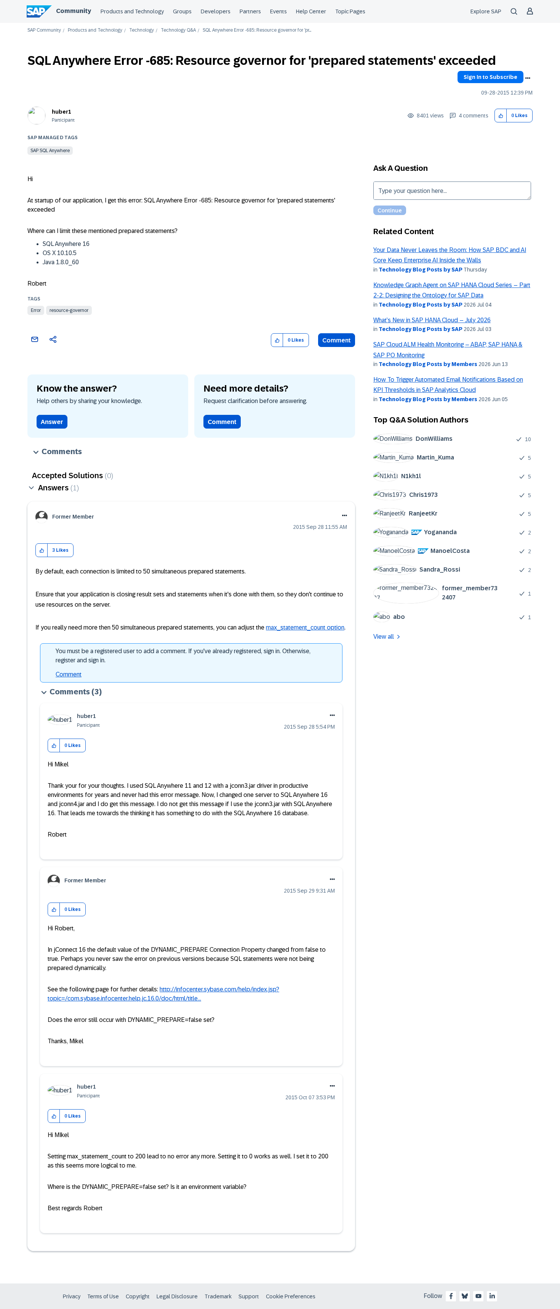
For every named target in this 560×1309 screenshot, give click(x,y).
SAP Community (44, 30)
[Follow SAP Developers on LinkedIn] (492, 1296)
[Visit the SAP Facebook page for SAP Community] (451, 1296)
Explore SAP (485, 11)
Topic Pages (350, 11)
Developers (215, 11)
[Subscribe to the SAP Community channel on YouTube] (478, 1296)
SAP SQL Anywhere (50, 150)
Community (73, 11)
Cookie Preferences (290, 1296)
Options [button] (528, 78)
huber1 (61, 112)
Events (278, 11)
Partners (250, 11)
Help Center (311, 11)
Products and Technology (132, 11)
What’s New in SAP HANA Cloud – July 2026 (432, 320)
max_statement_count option (305, 627)
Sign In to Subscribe (490, 77)
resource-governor (69, 310)
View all (383, 636)
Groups (182, 11)
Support (248, 1296)
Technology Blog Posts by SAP (420, 270)
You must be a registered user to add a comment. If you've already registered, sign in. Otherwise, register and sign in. (183, 655)
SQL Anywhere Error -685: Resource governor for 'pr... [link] (257, 30)
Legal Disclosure (177, 1296)
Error (36, 310)
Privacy (71, 1296)
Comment (336, 340)
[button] (501, 115)
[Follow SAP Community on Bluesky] (465, 1296)
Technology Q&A (178, 30)
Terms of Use (103, 1296)
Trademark (218, 1296)
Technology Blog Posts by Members (428, 364)
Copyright (138, 1296)
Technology (141, 30)
